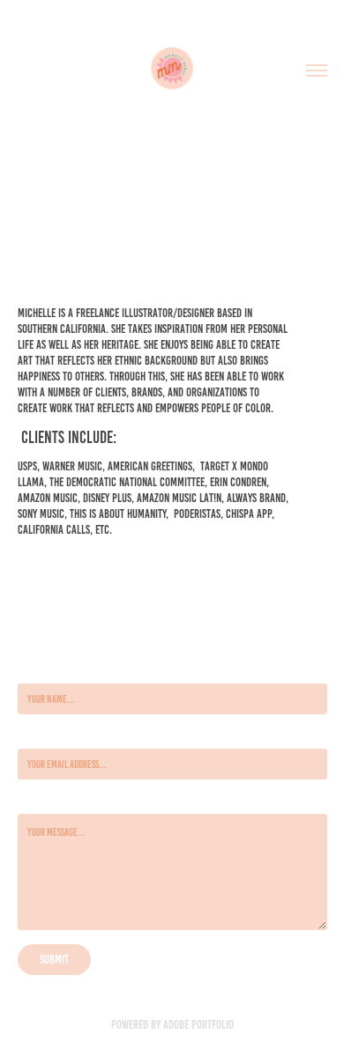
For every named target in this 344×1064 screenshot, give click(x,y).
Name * (30, 670)
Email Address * (46, 735)
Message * (36, 800)
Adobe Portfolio (198, 1024)
